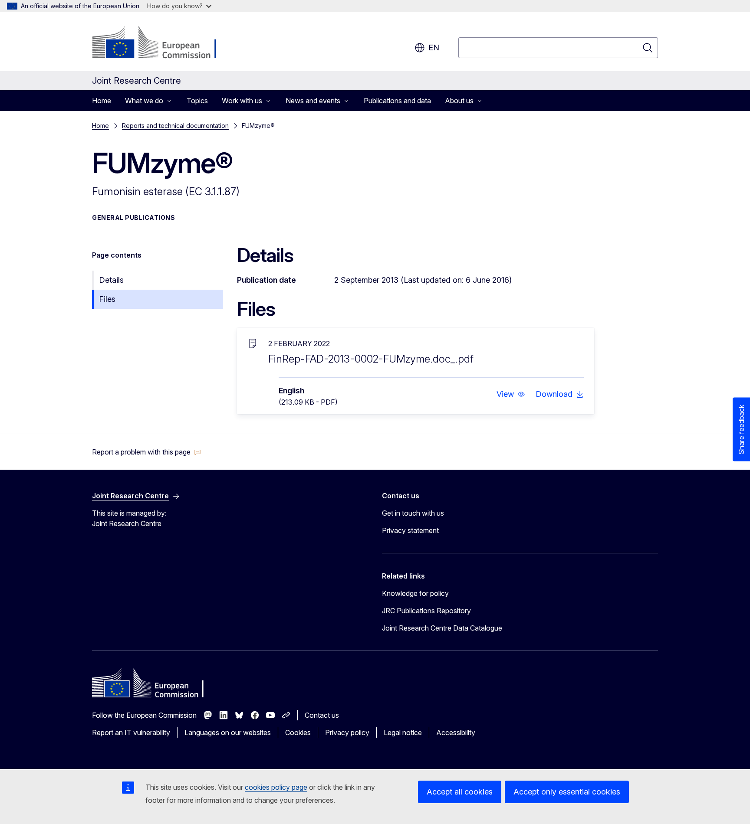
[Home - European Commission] (162, 43)
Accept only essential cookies (566, 791)
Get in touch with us (413, 513)
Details (111, 279)
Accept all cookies (460, 791)
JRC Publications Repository (426, 610)
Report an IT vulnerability (131, 732)
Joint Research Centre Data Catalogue (442, 628)
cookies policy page (276, 787)
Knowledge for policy (415, 593)
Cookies (298, 732)
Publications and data (397, 100)
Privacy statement (410, 530)
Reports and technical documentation (175, 125)
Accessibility (455, 732)
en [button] (433, 47)
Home (101, 100)
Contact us (322, 715)
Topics (197, 100)
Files (107, 299)
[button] (511, 394)
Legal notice (403, 732)
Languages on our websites (227, 732)
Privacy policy (347, 732)
